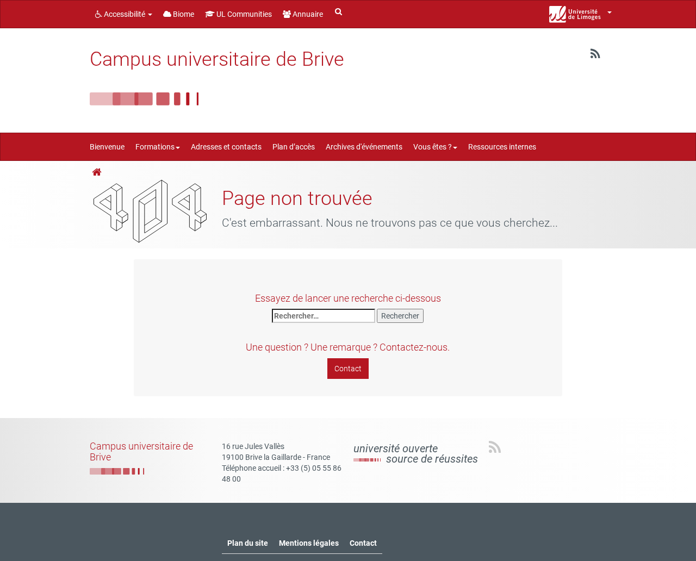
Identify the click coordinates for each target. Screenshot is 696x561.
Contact (348, 368)
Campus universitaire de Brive (217, 59)
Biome (182, 14)
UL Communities (243, 14)
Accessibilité (124, 14)
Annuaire (307, 14)
